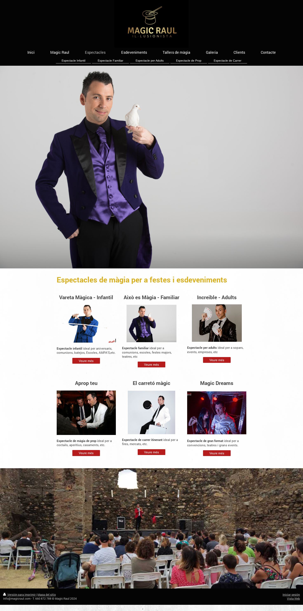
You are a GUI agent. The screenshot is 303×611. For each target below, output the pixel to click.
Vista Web (293, 598)
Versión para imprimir (21, 595)
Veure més (86, 361)
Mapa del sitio (47, 595)
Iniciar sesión (291, 595)
